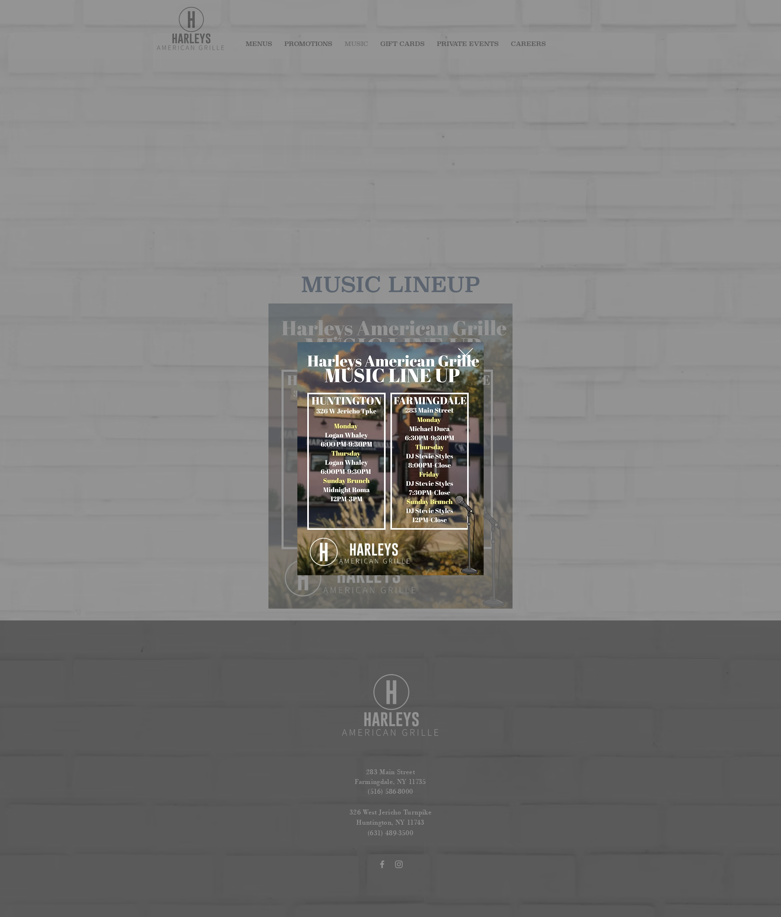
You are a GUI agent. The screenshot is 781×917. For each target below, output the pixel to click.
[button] (465, 355)
